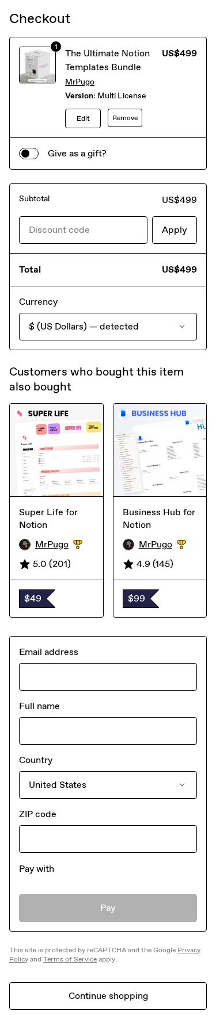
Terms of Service (70, 959)
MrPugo (79, 82)
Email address (48, 651)
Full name (39, 705)
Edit (83, 118)
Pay (108, 907)
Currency (38, 301)
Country (35, 759)
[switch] (29, 153)
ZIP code (37, 814)
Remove (125, 118)
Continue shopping (108, 995)
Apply (174, 229)
